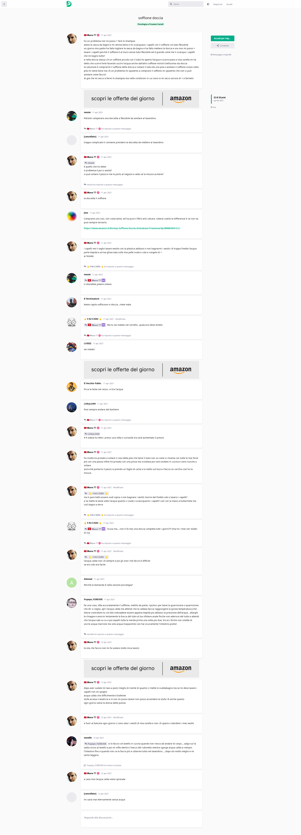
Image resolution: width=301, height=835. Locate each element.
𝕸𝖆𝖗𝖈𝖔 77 (96, 280)
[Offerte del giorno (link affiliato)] (141, 107)
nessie (91, 162)
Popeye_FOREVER (97, 743)
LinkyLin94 (93, 433)
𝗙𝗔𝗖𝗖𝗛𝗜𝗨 (98, 493)
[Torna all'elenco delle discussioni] (4, 4)
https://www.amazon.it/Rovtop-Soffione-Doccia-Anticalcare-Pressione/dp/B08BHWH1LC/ (132, 228)
